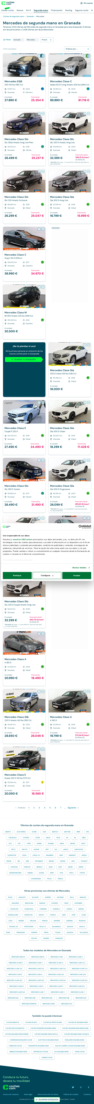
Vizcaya (34, 938)
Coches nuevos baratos (15, 1028)
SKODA (70, 867)
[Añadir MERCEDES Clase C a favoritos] (84, 55)
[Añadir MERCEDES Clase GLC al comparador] (42, 113)
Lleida (83, 915)
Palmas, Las (13, 927)
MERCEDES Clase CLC (14, 969)
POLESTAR (14, 867)
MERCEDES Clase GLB (78, 974)
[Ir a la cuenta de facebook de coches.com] (88, 1087)
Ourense (69, 921)
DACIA (48, 838)
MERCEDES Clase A (76, 957)
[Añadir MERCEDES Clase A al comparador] (42, 518)
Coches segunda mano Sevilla (46, 1034)
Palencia (82, 921)
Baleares (15, 903)
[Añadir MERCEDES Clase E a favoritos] (39, 402)
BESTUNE (67, 832)
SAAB (50, 867)
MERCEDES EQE (64, 998)
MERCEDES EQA (13, 998)
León (73, 915)
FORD (29, 844)
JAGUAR (36, 849)
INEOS (62, 844)
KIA (56, 849)
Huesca (53, 915)
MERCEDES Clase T (38, 992)
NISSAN (51, 861)
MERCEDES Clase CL (56, 963)
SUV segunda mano (61, 1052)
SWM (52, 873)
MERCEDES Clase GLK (58, 980)
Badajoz (83, 897)
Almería (48, 897)
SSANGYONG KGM (15, 873)
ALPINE (34, 832)
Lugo (10, 921)
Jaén (63, 915)
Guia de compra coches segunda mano (70, 1046)
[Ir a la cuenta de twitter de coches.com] (72, 1087)
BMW (78, 832)
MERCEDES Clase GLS (79, 980)
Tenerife (34, 932)
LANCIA (65, 849)
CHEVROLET (12, 838)
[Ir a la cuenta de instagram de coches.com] (80, 1087)
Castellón (14, 909)
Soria (8, 932)
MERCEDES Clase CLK (58, 969)
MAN (61, 855)
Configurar (45, 575)
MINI (27, 861)
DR (67, 838)
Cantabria (78, 903)
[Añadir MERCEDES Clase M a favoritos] (39, 286)
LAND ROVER (78, 849)
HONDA (39, 844)
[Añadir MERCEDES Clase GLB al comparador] (42, 691)
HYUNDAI (51, 844)
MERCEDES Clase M (16, 986)
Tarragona (20, 932)
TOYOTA (82, 873)
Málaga (33, 921)
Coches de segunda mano (78, 1022)
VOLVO (49, 879)
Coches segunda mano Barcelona (75, 1028)
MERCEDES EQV (81, 998)
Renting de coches (41, 1052)
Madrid (21, 921)
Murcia (45, 921)
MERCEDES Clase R (36, 986)
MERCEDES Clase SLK (17, 992)
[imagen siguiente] (43, 65)
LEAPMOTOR (11, 855)
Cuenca (69, 909)
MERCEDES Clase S (56, 986)
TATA (61, 873)
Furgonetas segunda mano (38, 1046)
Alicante (35, 897)
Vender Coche (47, 1058)
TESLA (71, 873)
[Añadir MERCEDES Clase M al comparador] (42, 286)
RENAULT (39, 867)
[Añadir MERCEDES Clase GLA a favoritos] (84, 171)
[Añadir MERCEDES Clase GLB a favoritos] (39, 691)
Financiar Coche (15, 1046)
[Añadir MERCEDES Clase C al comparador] (88, 55)
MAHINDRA (49, 855)
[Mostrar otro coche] (24, 75)
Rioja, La (43, 927)
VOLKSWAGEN (36, 879)
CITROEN (26, 838)
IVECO (13, 849)
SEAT (60, 867)
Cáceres (54, 903)
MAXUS (84, 855)
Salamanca (56, 927)
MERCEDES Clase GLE (36, 980)
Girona (81, 909)
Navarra (57, 921)
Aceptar (76, 575)
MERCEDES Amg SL (37, 957)
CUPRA (37, 838)
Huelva (41, 915)
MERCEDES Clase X (77, 992)
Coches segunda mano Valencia (76, 1034)
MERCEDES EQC (47, 998)
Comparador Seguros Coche (21, 1040)
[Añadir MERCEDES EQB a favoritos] (39, 55)
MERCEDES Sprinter (29, 1004)
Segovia (70, 927)
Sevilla (82, 927)
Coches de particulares (52, 1022)
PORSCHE (27, 867)
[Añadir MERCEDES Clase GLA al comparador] (88, 171)
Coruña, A (56, 909)
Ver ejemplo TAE (80, 159)
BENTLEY (55, 832)
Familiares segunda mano (74, 1040)
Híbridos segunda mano (18, 1052)
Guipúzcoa (28, 915)
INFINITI (72, 844)
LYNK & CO (36, 855)
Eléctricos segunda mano (48, 1040)
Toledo (57, 932)
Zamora (46, 938)
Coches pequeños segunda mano (43, 1028)
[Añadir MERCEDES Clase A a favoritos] (39, 518)
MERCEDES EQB (30, 998)
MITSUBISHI (39, 861)
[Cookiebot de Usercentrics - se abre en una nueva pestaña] (80, 527)
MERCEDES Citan (57, 957)
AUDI (44, 832)
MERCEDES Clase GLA (56, 974)
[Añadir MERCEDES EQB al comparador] (42, 55)
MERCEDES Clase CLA (77, 963)
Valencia (70, 932)
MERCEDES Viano (48, 1004)
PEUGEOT (84, 861)
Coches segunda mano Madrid (16, 1034)
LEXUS (24, 855)
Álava (10, 897)
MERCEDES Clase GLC (14, 980)
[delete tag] (22, 40)
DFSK (58, 838)
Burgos (42, 903)
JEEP (47, 849)
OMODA (62, 861)
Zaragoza (59, 938)
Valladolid (84, 932)
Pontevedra (28, 927)
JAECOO (24, 849)
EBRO (84, 838)
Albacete (22, 897)
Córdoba (43, 909)
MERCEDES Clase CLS (79, 969)
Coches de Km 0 (31, 1022)
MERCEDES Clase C (36, 963)
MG (19, 861)
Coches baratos (12, 1022)
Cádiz (66, 903)
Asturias (60, 897)
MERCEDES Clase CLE (36, 969)
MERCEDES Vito (66, 1004)
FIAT (19, 844)
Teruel (46, 932)
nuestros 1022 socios (22, 539)
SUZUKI (41, 873)
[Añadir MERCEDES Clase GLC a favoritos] (39, 113)
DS (75, 838)
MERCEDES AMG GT (18, 957)
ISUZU (83, 844)
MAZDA (8, 861)
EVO (10, 844)
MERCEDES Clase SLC (77, 986)
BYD (87, 832)
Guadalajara (13, 915)
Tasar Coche (80, 1052)
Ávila (72, 897)
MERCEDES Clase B (16, 963)
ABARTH (8, 832)
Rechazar (17, 575)
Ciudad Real (28, 909)
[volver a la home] (11, 1087)
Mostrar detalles (79, 568)
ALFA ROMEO (21, 832)
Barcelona (29, 903)
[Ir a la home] (7, 3)
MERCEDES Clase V (58, 992)
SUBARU (30, 873)
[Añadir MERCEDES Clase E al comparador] (42, 402)
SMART (81, 867)
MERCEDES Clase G (35, 974)
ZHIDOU (60, 879)
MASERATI (72, 855)
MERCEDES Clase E (15, 974)
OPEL (73, 861)
